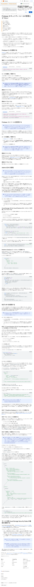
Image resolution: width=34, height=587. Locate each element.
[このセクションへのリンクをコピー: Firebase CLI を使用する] (18, 50)
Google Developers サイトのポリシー (28, 553)
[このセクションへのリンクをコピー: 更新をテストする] (12, 90)
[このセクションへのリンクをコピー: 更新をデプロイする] (13, 101)
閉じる (26, 12)
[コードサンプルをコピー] (31, 68)
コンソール (7, 138)
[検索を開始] (20, 1)
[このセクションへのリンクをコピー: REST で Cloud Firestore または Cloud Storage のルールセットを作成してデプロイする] (17, 328)
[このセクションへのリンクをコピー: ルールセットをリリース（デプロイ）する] (19, 387)
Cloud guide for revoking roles (17, 534)
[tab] (5, 67)
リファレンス (3, 562)
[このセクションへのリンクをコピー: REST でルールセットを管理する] (19, 417)
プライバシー (6, 582)
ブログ (13, 560)
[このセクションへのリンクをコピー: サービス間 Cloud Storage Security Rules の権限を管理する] (11, 523)
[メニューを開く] (1, 1)
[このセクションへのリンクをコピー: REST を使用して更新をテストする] (20, 432)
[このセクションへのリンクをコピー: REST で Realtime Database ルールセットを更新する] (30, 410)
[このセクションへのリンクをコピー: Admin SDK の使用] (14, 167)
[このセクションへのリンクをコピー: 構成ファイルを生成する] (15, 60)
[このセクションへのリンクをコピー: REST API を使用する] (16, 304)
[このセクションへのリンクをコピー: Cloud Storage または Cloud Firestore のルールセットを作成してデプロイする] (13, 209)
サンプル (2, 563)
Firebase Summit (14, 562)
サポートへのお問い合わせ (26, 560)
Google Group (25, 563)
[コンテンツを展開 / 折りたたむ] (8, 21)
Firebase (3, 13)
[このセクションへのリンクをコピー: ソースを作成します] (10, 344)
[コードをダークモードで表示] (30, 68)
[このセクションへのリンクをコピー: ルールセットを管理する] (15, 271)
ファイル (20, 106)
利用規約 (2, 582)
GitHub (2, 566)
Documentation (4, 3)
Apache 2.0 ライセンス (10, 553)
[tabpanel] (17, 70)
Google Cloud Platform (4, 577)
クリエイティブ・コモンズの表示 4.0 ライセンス (20, 552)
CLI (4, 52)
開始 (30, 12)
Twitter (13, 563)
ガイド (2, 560)
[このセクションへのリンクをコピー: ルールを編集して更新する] (16, 74)
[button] (5, 67)
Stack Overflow (25, 562)
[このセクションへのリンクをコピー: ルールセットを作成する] (12, 361)
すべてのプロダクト (4, 579)
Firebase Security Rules (14, 3)
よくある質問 (25, 566)
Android (2, 573)
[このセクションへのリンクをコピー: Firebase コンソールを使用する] (23, 122)
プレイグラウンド (15, 157)
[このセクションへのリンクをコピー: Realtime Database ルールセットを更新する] (26, 249)
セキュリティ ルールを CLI (10, 146)
